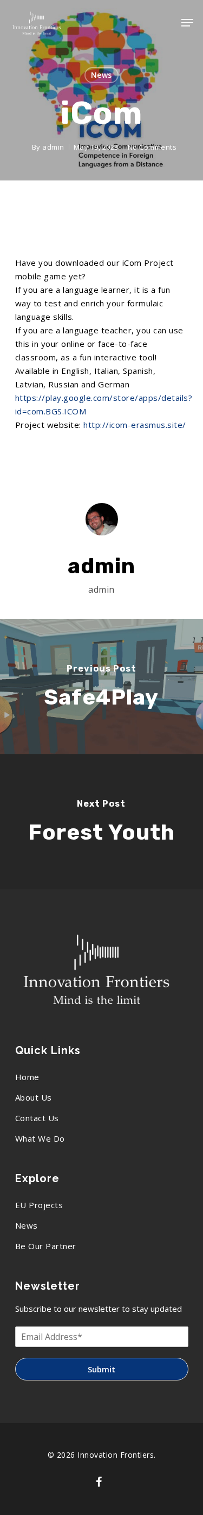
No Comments (152, 147)
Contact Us (37, 1117)
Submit (101, 1369)
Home (27, 1076)
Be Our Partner (45, 1246)
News (101, 75)
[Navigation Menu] (187, 22)
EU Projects (39, 1204)
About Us (33, 1097)
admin (53, 147)
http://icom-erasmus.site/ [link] (134, 424)
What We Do (40, 1138)
